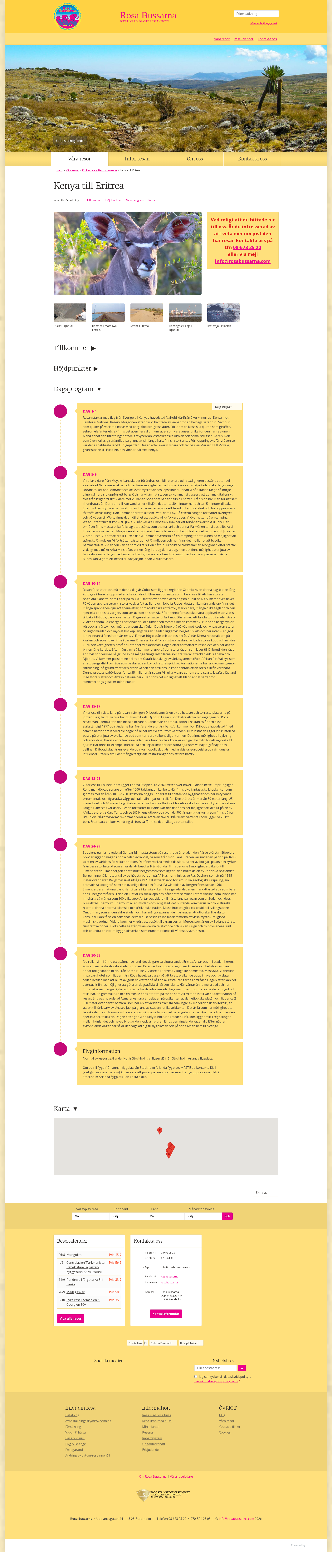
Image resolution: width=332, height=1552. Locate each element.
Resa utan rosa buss (157, 1421)
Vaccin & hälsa (75, 1432)
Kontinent (121, 1209)
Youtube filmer (229, 1427)
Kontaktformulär (166, 1314)
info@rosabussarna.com (243, 261)
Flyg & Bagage (75, 1444)
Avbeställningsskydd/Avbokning (88, 1421)
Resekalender (243, 39)
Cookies (225, 1432)
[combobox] (91, 1216)
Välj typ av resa (87, 1209)
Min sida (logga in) (263, 23)
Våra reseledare (181, 1476)
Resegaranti (74, 1450)
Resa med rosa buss (156, 1415)
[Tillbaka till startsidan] (85, 16)
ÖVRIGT (228, 1408)
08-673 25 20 (247, 247)
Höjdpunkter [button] (113, 200)
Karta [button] (151, 200)
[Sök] (276, 13)
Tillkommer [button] (94, 200)
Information (156, 1408)
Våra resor (222, 39)
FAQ (222, 1415)
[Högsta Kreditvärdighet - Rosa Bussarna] (166, 1495)
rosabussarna (169, 1282)
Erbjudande (150, 1450)
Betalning (72, 1415)
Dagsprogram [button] (135, 200)
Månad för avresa (201, 1209)
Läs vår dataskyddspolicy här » (216, 1381)
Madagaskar (75, 1292)
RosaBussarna (169, 1276)
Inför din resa (80, 1408)
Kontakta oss (267, 39)
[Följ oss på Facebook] (104, 1370)
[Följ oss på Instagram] (112, 1370)
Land (154, 1209)
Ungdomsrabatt (153, 1444)
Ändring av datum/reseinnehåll (87, 1455)
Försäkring (73, 1427)
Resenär (148, 1432)
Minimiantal (150, 1427)
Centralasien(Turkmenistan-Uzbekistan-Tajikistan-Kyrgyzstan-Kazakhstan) (86, 1267)
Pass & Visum (75, 1438)
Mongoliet (73, 1255)
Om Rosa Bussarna (153, 1476)
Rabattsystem (152, 1438)
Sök (227, 1216)
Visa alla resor (70, 1318)
